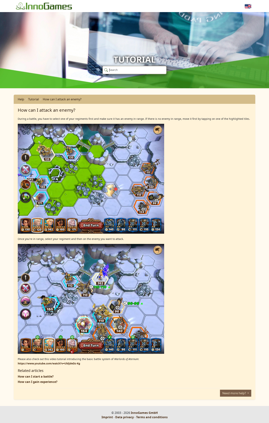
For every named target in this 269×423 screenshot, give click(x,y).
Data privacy (124, 417)
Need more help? (234, 393)
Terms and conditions (152, 417)
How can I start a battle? (36, 376)
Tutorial (33, 99)
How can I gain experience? (37, 382)
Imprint (107, 417)
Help (21, 99)
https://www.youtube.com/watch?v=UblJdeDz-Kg (49, 363)
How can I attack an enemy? (62, 99)
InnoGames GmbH (144, 413)
